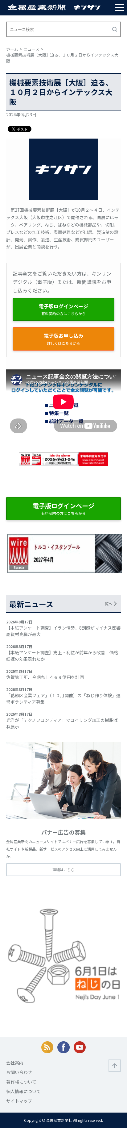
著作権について (21, 1082)
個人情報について (23, 1091)
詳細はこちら (63, 869)
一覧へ (106, 603)
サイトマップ (19, 1101)
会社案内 (14, 1062)
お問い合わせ (19, 1072)
